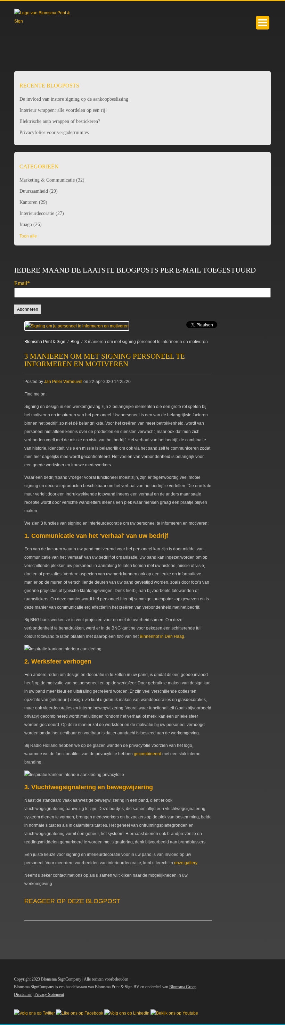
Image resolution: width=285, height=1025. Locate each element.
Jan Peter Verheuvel (63, 381)
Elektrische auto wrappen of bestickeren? (59, 121)
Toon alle (28, 236)
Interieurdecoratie (41, 213)
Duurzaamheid (38, 191)
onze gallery (185, 862)
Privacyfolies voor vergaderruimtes (54, 132)
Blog (75, 341)
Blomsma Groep (182, 986)
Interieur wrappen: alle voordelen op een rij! (63, 110)
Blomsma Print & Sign (44, 341)
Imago (30, 224)
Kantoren (33, 202)
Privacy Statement (49, 994)
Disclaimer (23, 994)
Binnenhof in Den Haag (162, 636)
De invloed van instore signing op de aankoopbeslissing (73, 99)
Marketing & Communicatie (51, 180)
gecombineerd (147, 753)
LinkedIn (52, 394)
